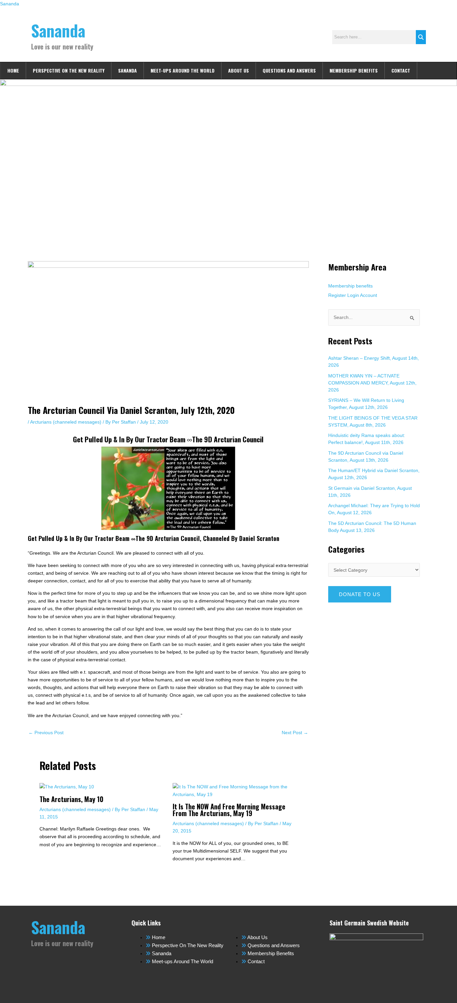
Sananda (9, 3)
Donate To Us (359, 594)
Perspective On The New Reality (68, 70)
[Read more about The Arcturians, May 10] (66, 786)
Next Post (295, 732)
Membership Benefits (354, 70)
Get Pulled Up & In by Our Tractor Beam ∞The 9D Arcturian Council (168, 439)
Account (368, 295)
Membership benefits (350, 286)
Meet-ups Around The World (182, 70)
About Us (238, 70)
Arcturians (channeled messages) (65, 422)
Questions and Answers (289, 70)
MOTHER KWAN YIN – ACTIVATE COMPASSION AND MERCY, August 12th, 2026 (372, 383)
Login (353, 295)
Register (337, 295)
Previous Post (46, 732)
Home (13, 70)
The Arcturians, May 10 (71, 799)
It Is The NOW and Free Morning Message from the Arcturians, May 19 (229, 809)
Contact (400, 70)
